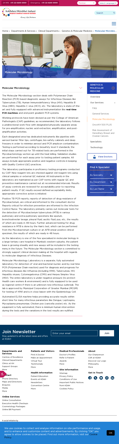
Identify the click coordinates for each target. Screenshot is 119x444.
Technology (96, 147)
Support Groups (10, 366)
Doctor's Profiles (67, 355)
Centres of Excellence (12, 357)
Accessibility (3, 374)
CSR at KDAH (94, 358)
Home (5, 31)
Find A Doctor (37, 355)
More (4, 369)
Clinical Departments (48, 31)
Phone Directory (10, 379)
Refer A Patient (66, 358)
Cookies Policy (66, 389)
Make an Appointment (41, 358)
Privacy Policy (66, 376)
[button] (86, 3)
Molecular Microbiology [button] (16, 88)
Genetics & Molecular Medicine (77, 31)
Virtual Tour (36, 361)
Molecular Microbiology (103, 119)
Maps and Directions (12, 382)
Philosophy (93, 364)
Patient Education (39, 376)
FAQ (94, 108)
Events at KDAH (38, 379)
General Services (100, 114)
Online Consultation (11, 400)
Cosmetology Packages (13, 406)
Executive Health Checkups (15, 403)
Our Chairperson (96, 355)
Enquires (6, 385)
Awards (63, 361)
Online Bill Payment (11, 409)
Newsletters (36, 382)
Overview (95, 97)
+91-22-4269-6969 (18, 3)
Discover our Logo (97, 361)
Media (5, 388)
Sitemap (63, 373)
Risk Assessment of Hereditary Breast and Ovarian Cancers (103, 133)
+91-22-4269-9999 (49, 3)
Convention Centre (40, 385)
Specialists (95, 141)
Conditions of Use (68, 379)
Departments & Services (23, 31)
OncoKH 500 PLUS (102, 125)
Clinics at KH (8, 363)
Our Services (102, 102)
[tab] (42, 88)
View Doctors (104, 157)
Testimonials (37, 364)
